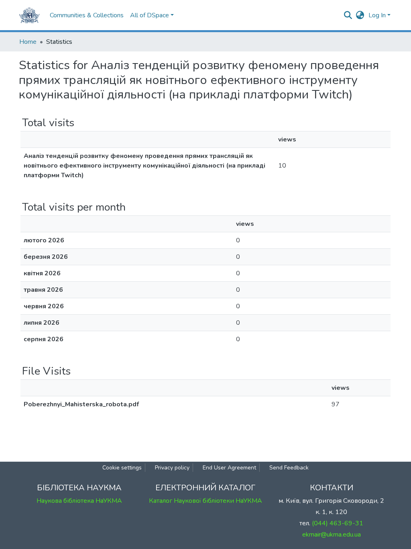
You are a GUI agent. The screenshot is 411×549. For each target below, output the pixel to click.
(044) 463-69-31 (337, 523)
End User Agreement (229, 467)
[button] (360, 15)
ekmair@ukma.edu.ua (331, 534)
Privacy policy (172, 467)
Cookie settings (122, 467)
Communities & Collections (87, 15)
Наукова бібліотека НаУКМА (79, 500)
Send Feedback (289, 467)
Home (28, 41)
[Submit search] (348, 15)
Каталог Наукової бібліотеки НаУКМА (205, 500)
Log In (377, 15)
